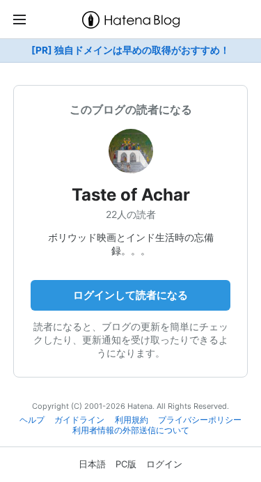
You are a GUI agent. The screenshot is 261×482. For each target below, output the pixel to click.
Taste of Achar (131, 195)
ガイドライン (79, 420)
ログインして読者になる (130, 295)
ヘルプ (32, 420)
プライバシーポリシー (200, 420)
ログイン (164, 463)
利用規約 (131, 420)
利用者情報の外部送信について (130, 430)
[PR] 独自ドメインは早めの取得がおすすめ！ (130, 50)
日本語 (92, 463)
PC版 (126, 463)
